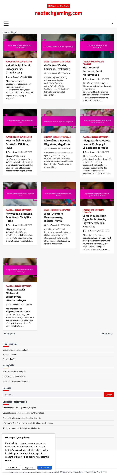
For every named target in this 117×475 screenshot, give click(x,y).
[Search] (112, 24)
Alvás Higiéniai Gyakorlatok (19, 62)
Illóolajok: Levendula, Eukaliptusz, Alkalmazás (21, 428)
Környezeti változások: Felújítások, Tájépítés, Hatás (19, 217)
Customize (12, 467)
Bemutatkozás (9, 358)
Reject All (29, 467)
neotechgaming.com (58, 13)
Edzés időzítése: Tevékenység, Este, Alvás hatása (23, 412)
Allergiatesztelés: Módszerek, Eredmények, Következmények (16, 294)
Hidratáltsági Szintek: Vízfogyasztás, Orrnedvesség (18, 69)
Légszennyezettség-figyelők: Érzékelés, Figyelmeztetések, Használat (95, 221)
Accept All (45, 467)
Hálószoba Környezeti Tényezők (93, 63)
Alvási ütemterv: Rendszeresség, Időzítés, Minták (53, 217)
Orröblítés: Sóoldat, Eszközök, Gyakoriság (57, 67)
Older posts (9, 333)
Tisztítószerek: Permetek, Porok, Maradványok (93, 71)
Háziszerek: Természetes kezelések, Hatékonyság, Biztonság (28, 423)
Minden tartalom (10, 354)
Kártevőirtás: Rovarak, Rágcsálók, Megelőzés (57, 142)
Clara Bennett (13, 77)
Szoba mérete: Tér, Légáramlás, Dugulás (19, 407)
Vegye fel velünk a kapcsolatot (15, 349)
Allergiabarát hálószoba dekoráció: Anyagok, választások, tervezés (97, 144)
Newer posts (107, 333)
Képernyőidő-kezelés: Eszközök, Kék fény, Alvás (18, 144)
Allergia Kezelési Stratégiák (57, 137)
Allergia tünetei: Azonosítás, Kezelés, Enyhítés (22, 417)
